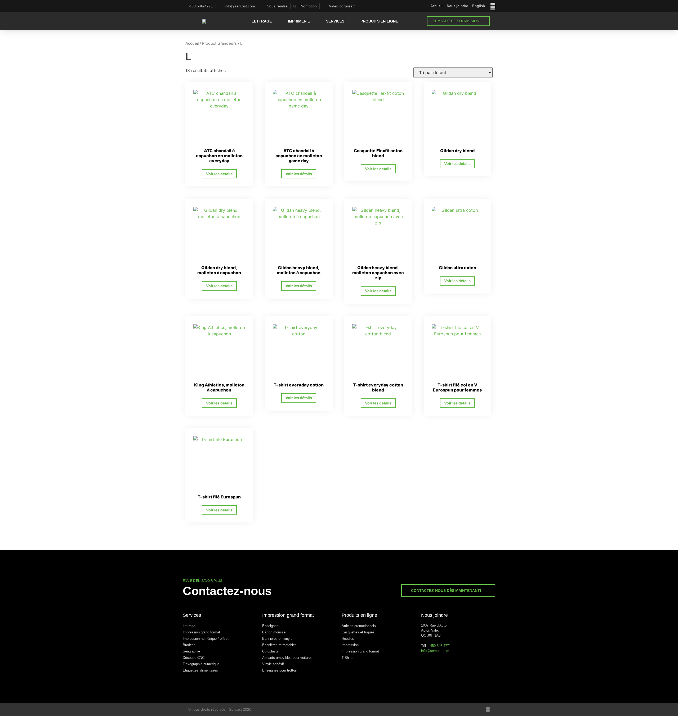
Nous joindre (457, 6)
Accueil (436, 6)
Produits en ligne (379, 21)
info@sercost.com (435, 651)
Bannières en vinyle (277, 639)
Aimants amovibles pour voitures (287, 658)
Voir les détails (219, 174)
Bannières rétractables (279, 645)
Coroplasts (270, 651)
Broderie (189, 645)
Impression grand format (201, 632)
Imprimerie (299, 21)
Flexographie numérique (201, 664)
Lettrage (262, 21)
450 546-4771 (440, 646)
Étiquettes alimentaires (200, 670)
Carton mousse (274, 632)
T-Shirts (348, 658)
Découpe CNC (193, 658)
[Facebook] (493, 6)
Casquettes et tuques (358, 632)
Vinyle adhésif (273, 664)
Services (335, 21)
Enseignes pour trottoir (279, 670)
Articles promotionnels (359, 626)
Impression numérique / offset (206, 639)
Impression (350, 645)
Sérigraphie (191, 651)
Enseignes (270, 626)
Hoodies (348, 639)
